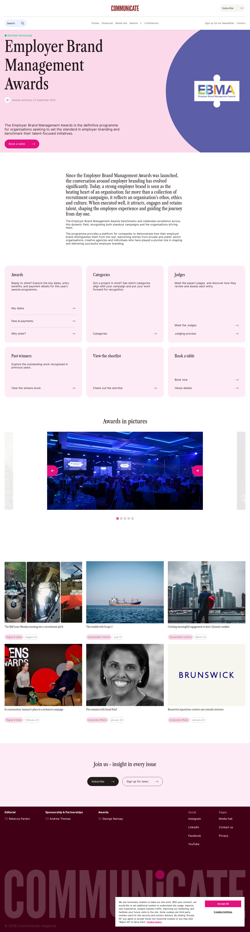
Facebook (194, 835)
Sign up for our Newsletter (219, 23)
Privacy (223, 835)
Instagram (194, 818)
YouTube (193, 844)
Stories (95, 23)
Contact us (226, 827)
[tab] (117, 518)
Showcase (107, 23)
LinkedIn (193, 827)
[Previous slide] (52, 470)
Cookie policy (154, 922)
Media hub (121, 23)
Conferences (151, 23)
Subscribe (227, 8)
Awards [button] (134, 23)
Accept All (223, 903)
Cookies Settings (223, 912)
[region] (180, 912)
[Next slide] (197, 470)
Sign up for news (137, 781)
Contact (241, 23)
